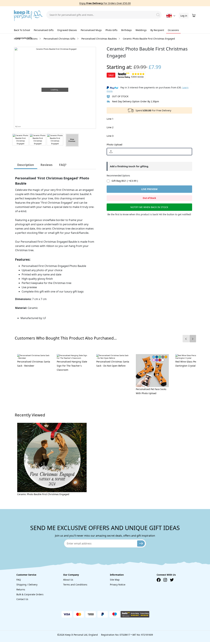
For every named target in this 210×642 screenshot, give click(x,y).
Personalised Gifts (44, 30)
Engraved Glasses (67, 30)
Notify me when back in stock (149, 207)
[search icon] (158, 15)
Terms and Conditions (75, 584)
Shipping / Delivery (26, 584)
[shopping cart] (194, 16)
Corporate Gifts (24, 38)
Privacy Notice (117, 584)
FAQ (18, 579)
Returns (20, 589)
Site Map (115, 579)
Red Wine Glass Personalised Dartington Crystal (191, 363)
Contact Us (22, 599)
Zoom (19, 127)
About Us (68, 579)
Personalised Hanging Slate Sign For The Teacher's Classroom (72, 365)
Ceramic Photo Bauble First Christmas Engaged (43, 494)
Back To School (22, 30)
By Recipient (157, 30)
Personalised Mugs (91, 30)
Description (25, 165)
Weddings (141, 30)
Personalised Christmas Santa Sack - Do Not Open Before (112, 363)
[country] (169, 16)
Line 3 (110, 135)
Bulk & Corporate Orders (29, 594)
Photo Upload (114, 144)
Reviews (46, 165)
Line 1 (110, 118)
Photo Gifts (111, 30)
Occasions (173, 30)
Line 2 (110, 127)
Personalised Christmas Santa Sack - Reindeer (33, 363)
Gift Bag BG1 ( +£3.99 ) (125, 180)
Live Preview (149, 189)
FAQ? (62, 165)
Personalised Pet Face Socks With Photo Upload (151, 391)
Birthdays (126, 30)
